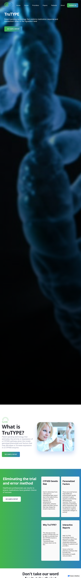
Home (18, 5)
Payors (45, 5)
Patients (54, 5)
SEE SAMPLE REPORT (13, 29)
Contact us (72, 5)
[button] (26, 5)
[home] (8, 5)
